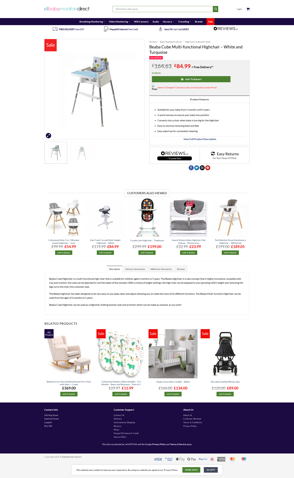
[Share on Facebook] (191, 167)
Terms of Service (178, 444)
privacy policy (190, 426)
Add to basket (193, 79)
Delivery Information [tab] (135, 269)
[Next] (139, 89)
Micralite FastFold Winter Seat (225, 381)
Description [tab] (114, 269)
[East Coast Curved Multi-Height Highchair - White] (105, 217)
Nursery (167, 21)
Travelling (183, 21)
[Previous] (50, 89)
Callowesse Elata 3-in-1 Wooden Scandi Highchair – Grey (63, 241)
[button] (248, 9)
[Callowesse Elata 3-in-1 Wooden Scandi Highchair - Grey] (63, 217)
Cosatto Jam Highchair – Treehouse (147, 240)
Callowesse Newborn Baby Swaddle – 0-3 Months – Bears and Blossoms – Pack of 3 (121, 383)
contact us (119, 415)
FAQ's (116, 430)
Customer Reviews (192, 419)
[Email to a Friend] (202, 167)
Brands (199, 21)
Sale (210, 21)
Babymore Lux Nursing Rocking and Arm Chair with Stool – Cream (69, 383)
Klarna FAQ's (120, 437)
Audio (156, 21)
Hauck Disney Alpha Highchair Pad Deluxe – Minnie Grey (188, 241)
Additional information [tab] (161, 269)
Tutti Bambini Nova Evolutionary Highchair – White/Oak (230, 241)
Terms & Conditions (192, 422)
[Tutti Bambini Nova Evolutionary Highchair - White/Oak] (230, 217)
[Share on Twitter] (196, 167)
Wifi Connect (141, 21)
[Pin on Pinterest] (207, 167)
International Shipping (124, 422)
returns (117, 426)
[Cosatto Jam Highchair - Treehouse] (147, 217)
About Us (187, 415)
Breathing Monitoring (91, 21)
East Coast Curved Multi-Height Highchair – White (105, 241)
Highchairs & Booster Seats (198, 42)
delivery (118, 419)
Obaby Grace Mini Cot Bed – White (173, 381)
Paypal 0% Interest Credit (126, 433)
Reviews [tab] (181, 269)
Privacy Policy (159, 444)
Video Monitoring (118, 21)
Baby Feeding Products (171, 42)
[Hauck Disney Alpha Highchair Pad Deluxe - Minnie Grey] (188, 217)
